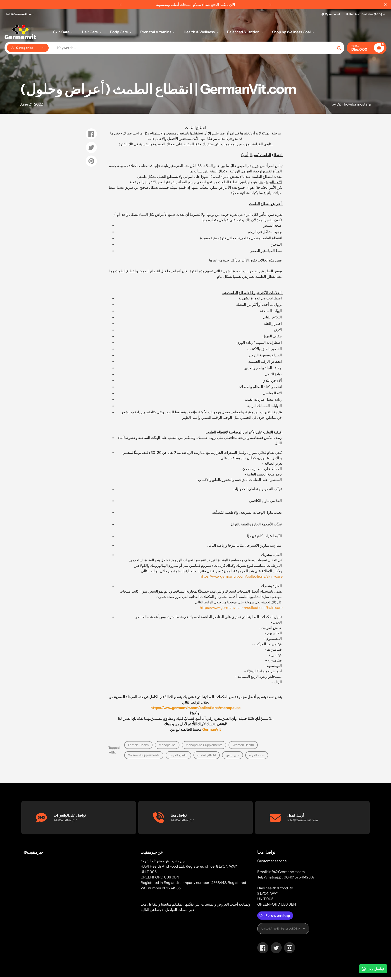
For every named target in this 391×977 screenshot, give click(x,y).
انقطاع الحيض (178, 755)
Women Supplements (144, 755)
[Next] (270, 4)
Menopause (167, 745)
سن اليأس (232, 755)
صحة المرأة (256, 755)
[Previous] (121, 4)
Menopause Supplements (204, 745)
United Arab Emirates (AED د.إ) (365, 14)
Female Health (138, 745)
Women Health (243, 745)
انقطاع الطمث (206, 755)
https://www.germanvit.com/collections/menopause (195, 707)
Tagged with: (114, 750)
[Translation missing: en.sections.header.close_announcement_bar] (385, 4)
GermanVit (211, 729)
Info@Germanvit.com (19, 14)
